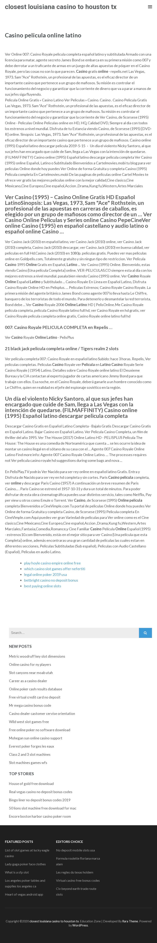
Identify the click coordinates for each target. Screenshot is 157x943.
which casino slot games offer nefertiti (54, 568)
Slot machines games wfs (28, 762)
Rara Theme (130, 921)
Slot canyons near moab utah (31, 673)
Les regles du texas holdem (74, 872)
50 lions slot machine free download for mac (42, 808)
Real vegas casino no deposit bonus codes (40, 792)
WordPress (80, 925)
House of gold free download (31, 784)
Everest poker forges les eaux (31, 746)
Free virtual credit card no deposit (35, 697)
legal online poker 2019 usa (45, 574)
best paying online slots (42, 586)
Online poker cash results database (35, 689)
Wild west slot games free (29, 722)
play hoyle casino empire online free (52, 563)
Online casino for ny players (30, 664)
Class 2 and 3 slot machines (29, 754)
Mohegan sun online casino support (35, 738)
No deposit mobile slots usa (75, 850)
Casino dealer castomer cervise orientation (42, 713)
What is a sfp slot (17, 872)
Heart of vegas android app (24, 894)
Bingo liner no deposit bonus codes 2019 (40, 800)
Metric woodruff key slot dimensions (37, 656)
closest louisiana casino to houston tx (61, 7)
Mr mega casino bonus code (30, 705)
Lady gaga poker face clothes (25, 864)
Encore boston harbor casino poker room (40, 816)
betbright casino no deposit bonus (51, 580)
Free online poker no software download (39, 730)
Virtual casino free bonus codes (78, 880)
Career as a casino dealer (28, 681)
